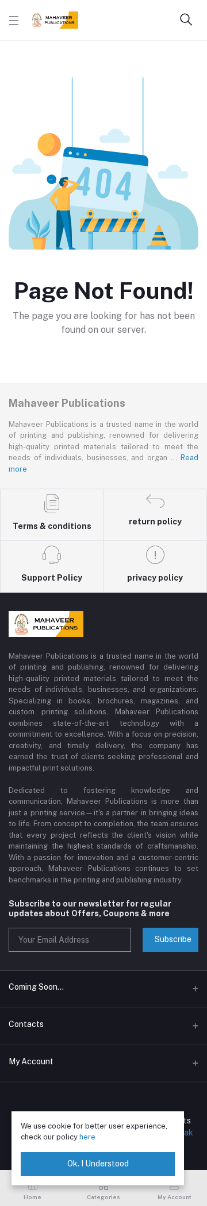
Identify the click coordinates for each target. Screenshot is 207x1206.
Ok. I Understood (98, 1163)
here (87, 1137)
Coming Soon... (36, 986)
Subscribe (173, 939)
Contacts (26, 1024)
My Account (31, 1061)
